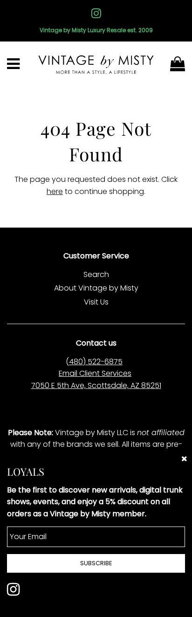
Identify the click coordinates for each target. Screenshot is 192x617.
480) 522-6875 (96, 361)
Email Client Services (95, 373)
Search (96, 274)
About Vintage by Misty (96, 288)
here (55, 191)
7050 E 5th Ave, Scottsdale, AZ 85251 (96, 385)
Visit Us (96, 302)
